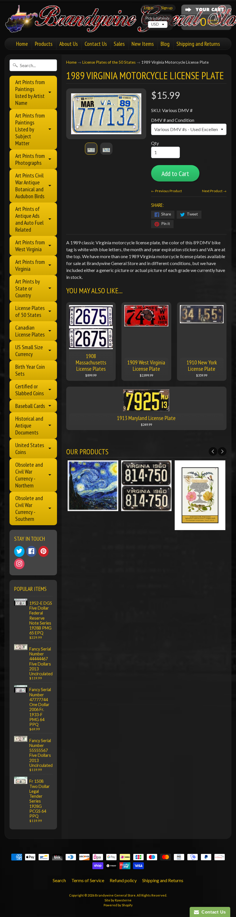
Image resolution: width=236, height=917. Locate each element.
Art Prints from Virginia (30, 265)
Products (43, 44)
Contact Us (96, 44)
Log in (148, 8)
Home (22, 44)
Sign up (166, 8)
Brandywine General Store (115, 895)
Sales (119, 44)
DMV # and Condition (172, 120)
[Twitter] (19, 551)
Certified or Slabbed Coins (29, 390)
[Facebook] (31, 551)
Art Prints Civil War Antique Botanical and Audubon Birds (29, 186)
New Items (143, 44)
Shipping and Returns (198, 44)
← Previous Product (166, 191)
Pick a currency (158, 18)
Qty (155, 143)
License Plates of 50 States (30, 311)
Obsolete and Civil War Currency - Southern (29, 508)
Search (59, 880)
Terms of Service (87, 880)
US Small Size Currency (29, 350)
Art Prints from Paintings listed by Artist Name (30, 92)
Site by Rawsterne (118, 900)
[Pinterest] (43, 551)
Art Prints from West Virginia (30, 246)
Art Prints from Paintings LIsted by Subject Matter (30, 129)
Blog (165, 44)
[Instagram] (19, 563)
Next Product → (214, 191)
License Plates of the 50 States (109, 62)
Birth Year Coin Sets (30, 370)
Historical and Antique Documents (29, 425)
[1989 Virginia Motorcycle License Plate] (91, 149)
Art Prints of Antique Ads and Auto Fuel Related (29, 219)
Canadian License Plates (30, 331)
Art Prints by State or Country (27, 288)
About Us (68, 44)
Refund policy (123, 880)
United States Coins (29, 448)
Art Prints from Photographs (30, 159)
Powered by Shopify (118, 905)
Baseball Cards (30, 406)
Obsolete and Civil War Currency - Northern (29, 475)
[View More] (93, 507)
